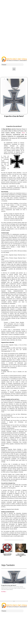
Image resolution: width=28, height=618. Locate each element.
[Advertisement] (14, 14)
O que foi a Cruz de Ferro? (8, 585)
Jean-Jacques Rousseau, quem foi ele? (21, 555)
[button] (14, 69)
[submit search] (25, 64)
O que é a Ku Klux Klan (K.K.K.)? (7, 554)
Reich (23, 132)
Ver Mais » (3, 591)
